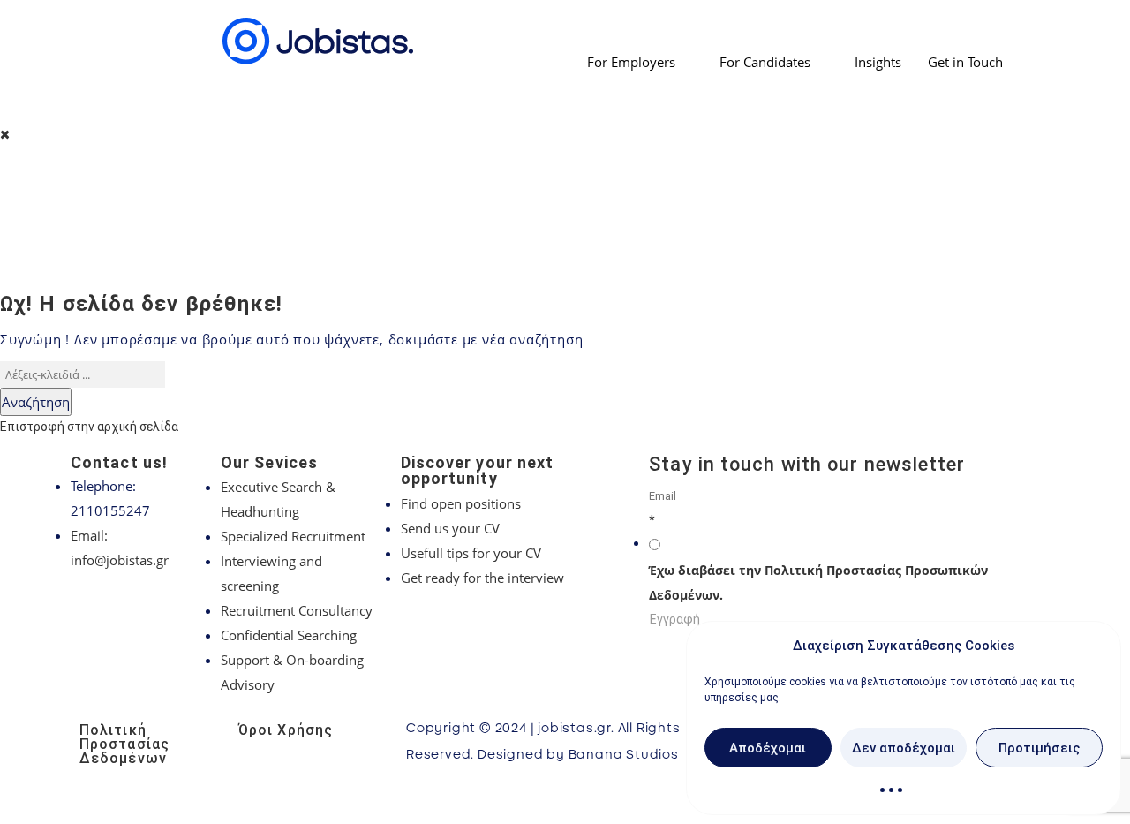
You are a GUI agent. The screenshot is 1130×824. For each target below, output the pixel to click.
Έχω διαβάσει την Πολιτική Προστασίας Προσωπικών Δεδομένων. (818, 582)
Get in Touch (965, 62)
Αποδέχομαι (767, 748)
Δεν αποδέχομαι (903, 748)
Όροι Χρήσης (285, 730)
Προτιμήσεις (1039, 748)
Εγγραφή (675, 619)
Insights (878, 62)
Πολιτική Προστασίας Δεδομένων (124, 744)
